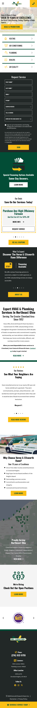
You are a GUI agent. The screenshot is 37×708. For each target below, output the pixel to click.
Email (7, 94)
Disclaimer (13, 699)
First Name (9, 82)
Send (18, 147)
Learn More (18, 184)
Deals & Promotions (12, 27)
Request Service (18, 229)
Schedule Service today (19, 705)
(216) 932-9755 (18, 655)
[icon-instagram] (18, 685)
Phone (8, 100)
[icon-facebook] (15, 685)
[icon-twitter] (22, 685)
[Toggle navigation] (3, 3)
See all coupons (18, 242)
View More (18, 559)
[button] (15, 236)
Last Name (9, 88)
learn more (18, 493)
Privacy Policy (9, 142)
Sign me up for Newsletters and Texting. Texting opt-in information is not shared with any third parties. (19, 126)
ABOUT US (18, 294)
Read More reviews (18, 419)
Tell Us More (9, 113)
